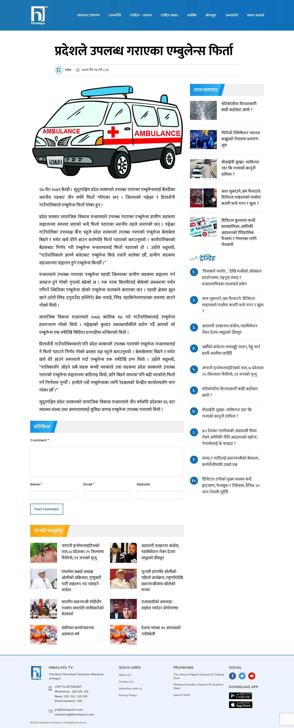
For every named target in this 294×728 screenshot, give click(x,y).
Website (143, 484)
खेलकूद (211, 15)
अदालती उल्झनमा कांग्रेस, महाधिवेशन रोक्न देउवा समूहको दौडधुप (229, 329)
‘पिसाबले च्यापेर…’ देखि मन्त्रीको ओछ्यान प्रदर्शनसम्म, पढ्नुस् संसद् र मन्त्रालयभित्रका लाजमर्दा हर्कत (232, 277)
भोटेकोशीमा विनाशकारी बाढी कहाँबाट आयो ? (230, 392)
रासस (68, 70)
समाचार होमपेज (88, 15)
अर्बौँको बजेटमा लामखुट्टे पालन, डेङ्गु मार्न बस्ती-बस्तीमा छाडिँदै (231, 350)
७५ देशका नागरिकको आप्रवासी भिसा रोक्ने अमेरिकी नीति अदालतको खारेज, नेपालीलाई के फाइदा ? (229, 437)
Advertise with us (130, 688)
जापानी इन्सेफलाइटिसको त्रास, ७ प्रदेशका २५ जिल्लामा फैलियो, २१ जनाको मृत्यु (233, 371)
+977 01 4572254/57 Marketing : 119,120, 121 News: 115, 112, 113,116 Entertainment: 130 (71, 694)
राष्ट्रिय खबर (169, 15)
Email (88, 484)
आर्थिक (192, 15)
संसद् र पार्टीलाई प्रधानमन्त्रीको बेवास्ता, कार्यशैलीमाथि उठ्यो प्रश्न (230, 461)
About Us (125, 675)
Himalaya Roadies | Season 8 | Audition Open (198, 686)
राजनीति (115, 15)
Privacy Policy (128, 695)
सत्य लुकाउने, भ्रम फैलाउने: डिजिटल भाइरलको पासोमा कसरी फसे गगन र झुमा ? (233, 305)
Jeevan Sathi (181, 695)
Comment (39, 440)
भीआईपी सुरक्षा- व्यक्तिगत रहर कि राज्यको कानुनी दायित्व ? (227, 413)
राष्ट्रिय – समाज (141, 15)
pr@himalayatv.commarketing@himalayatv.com (74, 712)
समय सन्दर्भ (255, 15)
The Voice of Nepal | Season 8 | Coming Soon (198, 676)
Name (36, 484)
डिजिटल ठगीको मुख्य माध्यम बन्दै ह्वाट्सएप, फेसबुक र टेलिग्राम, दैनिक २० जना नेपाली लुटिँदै (231, 485)
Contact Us (126, 681)
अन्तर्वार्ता (231, 15)
